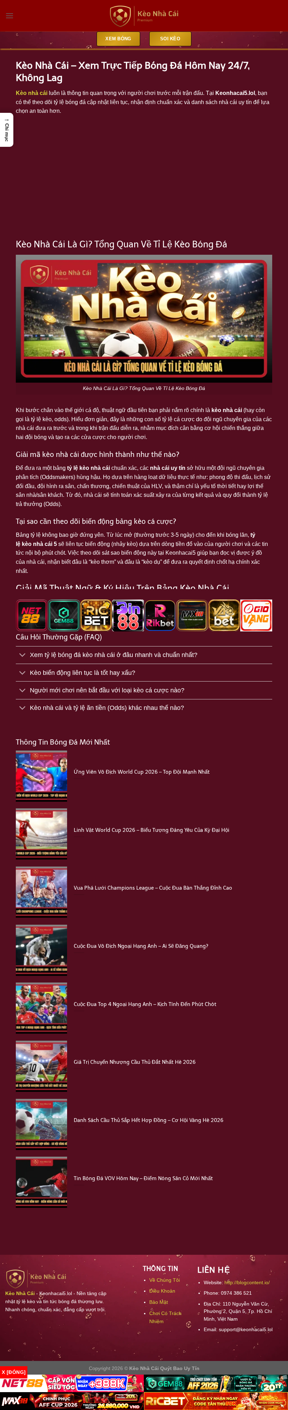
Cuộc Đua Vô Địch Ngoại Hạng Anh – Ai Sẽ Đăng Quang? (141, 946)
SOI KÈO (170, 38)
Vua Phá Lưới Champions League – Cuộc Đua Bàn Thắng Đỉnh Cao (153, 888)
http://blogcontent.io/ (247, 1282)
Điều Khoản (162, 1291)
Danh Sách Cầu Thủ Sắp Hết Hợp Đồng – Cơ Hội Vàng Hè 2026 (148, 1120)
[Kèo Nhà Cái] (144, 16)
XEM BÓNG (118, 38)
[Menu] (9, 15)
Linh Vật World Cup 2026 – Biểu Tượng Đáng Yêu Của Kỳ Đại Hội (151, 830)
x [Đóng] (14, 1372)
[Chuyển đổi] (23, 655)
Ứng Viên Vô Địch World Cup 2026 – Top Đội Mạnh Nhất (142, 772)
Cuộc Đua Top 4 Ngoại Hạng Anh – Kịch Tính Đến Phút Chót (145, 1004)
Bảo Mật (158, 1302)
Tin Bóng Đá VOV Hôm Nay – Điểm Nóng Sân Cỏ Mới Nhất (143, 1178)
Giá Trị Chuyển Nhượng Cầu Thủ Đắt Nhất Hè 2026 (135, 1062)
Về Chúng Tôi (164, 1280)
